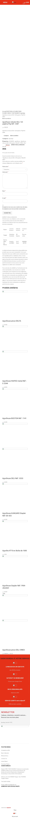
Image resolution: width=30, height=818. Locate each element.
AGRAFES (11, 141)
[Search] (18, 2)
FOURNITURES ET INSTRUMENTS (11, 113)
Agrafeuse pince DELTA (11, 321)
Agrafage (22, 113)
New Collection (5, 753)
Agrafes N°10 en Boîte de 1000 (14, 551)
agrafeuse (17, 141)
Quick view (9, 318)
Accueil (4, 111)
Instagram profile (5, 750)
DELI (25, 143)
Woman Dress (4, 755)
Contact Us (4, 758)
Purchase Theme (5, 764)
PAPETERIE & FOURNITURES (13, 111)
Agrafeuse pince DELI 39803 (13, 650)
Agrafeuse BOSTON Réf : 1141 (14, 418)
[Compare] (4, 318)
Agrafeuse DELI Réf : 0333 (12, 478)
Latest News (4, 761)
